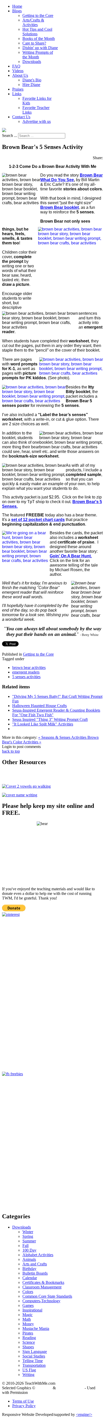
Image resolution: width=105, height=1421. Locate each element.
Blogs (17, 11)
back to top (11, 751)
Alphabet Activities (37, 1255)
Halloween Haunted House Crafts (39, 705)
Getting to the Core (37, 15)
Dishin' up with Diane (40, 48)
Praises (17, 89)
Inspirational (32, 1310)
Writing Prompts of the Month (37, 54)
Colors (27, 1291)
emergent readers (26, 672)
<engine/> (84, 1414)
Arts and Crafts (34, 1264)
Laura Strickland (70, 1388)
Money (28, 1324)
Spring (27, 1236)
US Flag (29, 1370)
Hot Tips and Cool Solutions (37, 31)
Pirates (27, 1333)
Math (26, 1319)
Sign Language (34, 1351)
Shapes (28, 1347)
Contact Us (21, 117)
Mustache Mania (35, 1328)
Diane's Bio (31, 80)
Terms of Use (23, 1401)
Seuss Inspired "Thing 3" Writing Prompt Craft (50, 719)
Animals (29, 1259)
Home (17, 6)
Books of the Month (38, 38)
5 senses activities (26, 677)
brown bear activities (29, 667)
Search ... (9, 135)
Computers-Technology (41, 1301)
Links (16, 94)
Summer (29, 1241)
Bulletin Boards (35, 1273)
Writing (28, 1374)
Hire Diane (31, 84)
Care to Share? (34, 43)
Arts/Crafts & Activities (33, 22)
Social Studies (33, 1356)
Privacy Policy (24, 1406)
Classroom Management (41, 1287)
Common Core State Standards (47, 1296)
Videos (17, 71)
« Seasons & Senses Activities (62, 737)
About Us (20, 75)
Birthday (29, 1268)
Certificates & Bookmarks (43, 1282)
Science (28, 1342)
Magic (27, 1314)
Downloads (31, 61)
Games (28, 1305)
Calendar (29, 1278)
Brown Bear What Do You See (71, 177)
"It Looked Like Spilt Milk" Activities (42, 724)
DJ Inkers (44, 1388)
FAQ (16, 66)
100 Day (29, 1250)
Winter (27, 1232)
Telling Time (32, 1361)
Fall (25, 1245)
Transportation (34, 1365)
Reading (29, 1338)
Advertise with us (36, 121)
